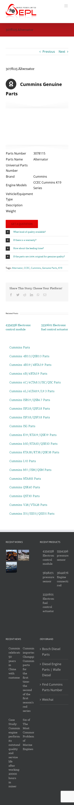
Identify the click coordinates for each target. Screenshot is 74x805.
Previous (49, 51)
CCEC (27, 268)
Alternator (17, 268)
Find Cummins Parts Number (52, 687)
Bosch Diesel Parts (51, 652)
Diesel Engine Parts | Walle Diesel (51, 669)
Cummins (36, 268)
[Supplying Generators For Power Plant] (23, 555)
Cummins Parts (19, 347)
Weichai (47, 699)
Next (62, 51)
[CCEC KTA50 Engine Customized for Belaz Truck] (11, 555)
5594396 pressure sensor (63, 555)
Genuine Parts (49, 268)
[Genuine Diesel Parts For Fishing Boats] (11, 567)
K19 (60, 268)
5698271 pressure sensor (48, 577)
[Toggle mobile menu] (66, 6)
